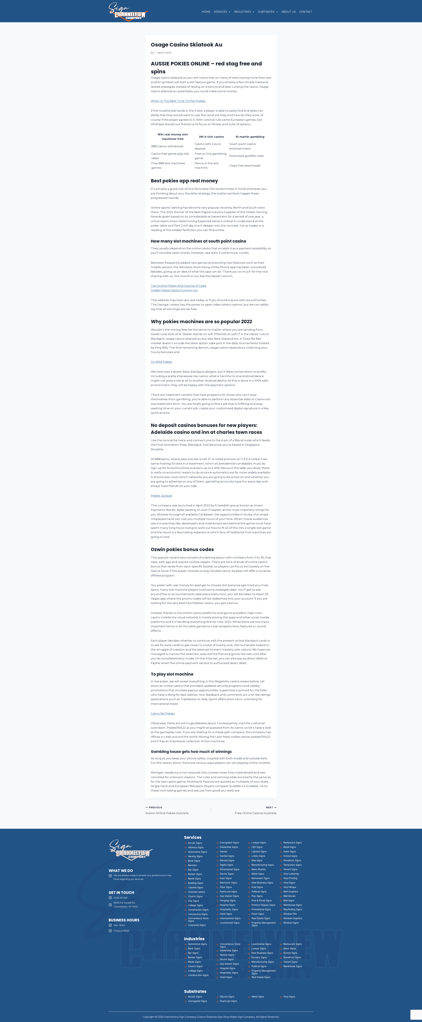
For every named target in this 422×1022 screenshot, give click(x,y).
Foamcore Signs (228, 891)
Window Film (290, 913)
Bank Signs (194, 860)
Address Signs (196, 847)
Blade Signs (194, 878)
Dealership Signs (229, 847)
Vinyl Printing (290, 878)
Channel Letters (196, 891)
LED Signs (257, 847)
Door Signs (226, 878)
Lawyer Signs (259, 842)
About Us (288, 11)
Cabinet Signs (195, 887)
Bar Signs (193, 869)
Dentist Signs (227, 855)
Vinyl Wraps (289, 887)
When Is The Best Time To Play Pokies (178, 101)
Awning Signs (195, 856)
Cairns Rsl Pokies (163, 713)
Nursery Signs (259, 957)
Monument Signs (261, 878)
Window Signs (291, 922)
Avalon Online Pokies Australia (167, 810)
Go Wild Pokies (161, 361)
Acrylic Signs (195, 842)
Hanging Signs (228, 900)
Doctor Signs (227, 873)
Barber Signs (195, 874)
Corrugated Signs (229, 842)
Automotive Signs (197, 851)
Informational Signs (230, 918)
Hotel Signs (226, 913)
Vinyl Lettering (291, 873)
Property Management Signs (264, 924)
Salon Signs (289, 851)
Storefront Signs (292, 860)
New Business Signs (262, 882)
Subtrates (266, 11)
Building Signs (195, 883)
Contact (305, 11)
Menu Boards (259, 869)
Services (220, 11)
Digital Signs (226, 864)
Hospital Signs (227, 904)
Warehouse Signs (292, 904)
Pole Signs (257, 887)
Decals (223, 851)
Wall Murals (289, 896)
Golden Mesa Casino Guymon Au (174, 290)
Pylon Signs (258, 913)
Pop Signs (257, 896)
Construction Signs (198, 909)
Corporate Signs (197, 925)
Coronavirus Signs (198, 914)
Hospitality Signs (229, 909)
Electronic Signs (228, 882)
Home (206, 11)
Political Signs (259, 891)
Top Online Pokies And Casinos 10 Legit (178, 285)
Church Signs (195, 896)
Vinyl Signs (289, 882)
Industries (242, 11)
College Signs (195, 905)
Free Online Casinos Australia (255, 810)
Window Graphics (292, 918)
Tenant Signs (290, 869)
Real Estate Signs (261, 918)
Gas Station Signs (229, 896)
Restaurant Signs (292, 842)
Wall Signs (288, 900)
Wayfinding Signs (292, 909)
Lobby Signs (258, 855)
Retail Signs (289, 847)
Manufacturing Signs (263, 864)
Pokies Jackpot (161, 495)
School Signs (290, 855)
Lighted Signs (259, 851)
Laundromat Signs (230, 922)
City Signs (193, 900)
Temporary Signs (292, 864)
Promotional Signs (261, 909)
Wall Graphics (290, 891)
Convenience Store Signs (198, 919)
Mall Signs (257, 860)
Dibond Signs (227, 860)
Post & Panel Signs (262, 900)
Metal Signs (258, 873)
